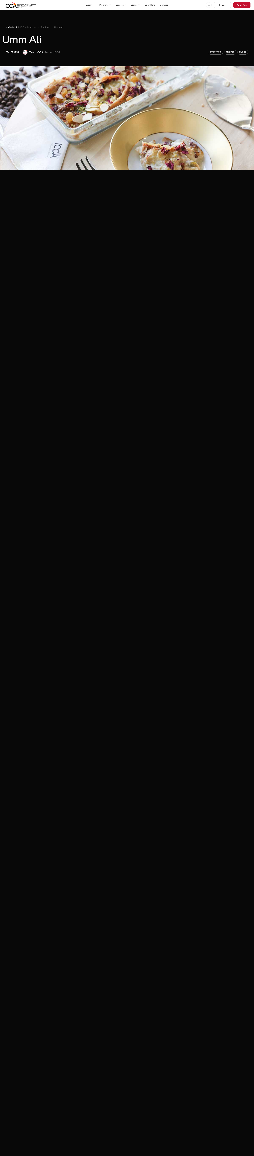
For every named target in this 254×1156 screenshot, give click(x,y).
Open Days (150, 5)
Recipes (45, 27)
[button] (90, 5)
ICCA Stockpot (28, 27)
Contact (164, 5)
